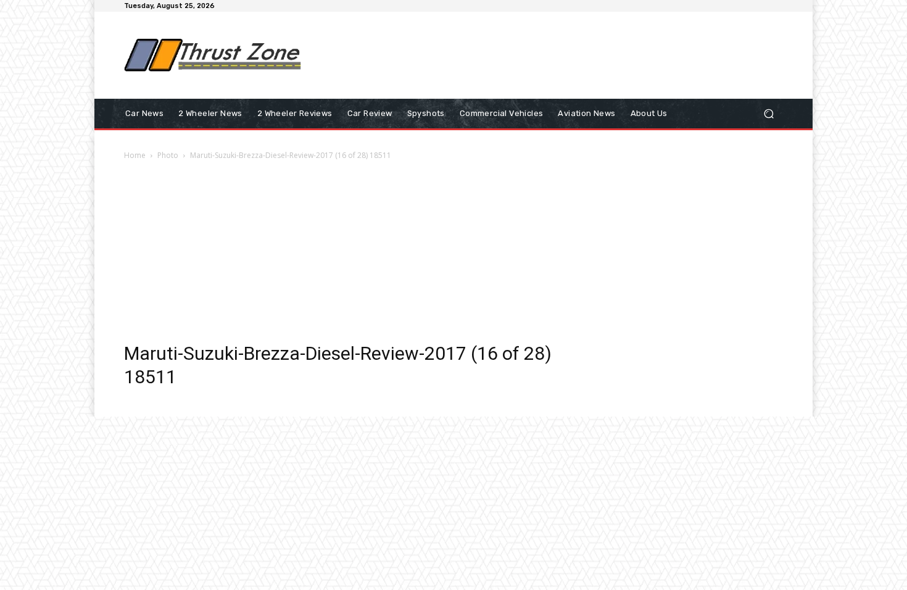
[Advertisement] (555, 55)
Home (135, 155)
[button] (768, 113)
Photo (167, 155)
